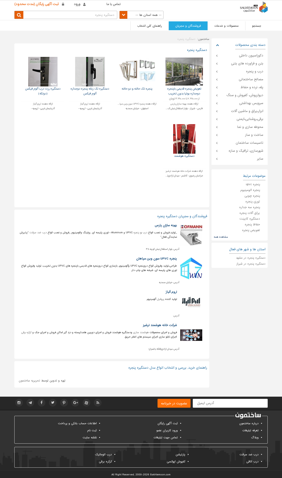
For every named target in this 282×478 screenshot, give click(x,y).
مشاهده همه (221, 237)
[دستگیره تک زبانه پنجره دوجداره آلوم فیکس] (90, 71)
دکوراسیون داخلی (251, 55)
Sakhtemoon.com (160, 475)
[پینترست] (64, 403)
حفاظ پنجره (252, 224)
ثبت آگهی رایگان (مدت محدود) (36, 4)
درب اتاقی (252, 461)
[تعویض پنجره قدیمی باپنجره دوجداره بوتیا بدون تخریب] (184, 71)
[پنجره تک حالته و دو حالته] (137, 71)
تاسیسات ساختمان (249, 143)
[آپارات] (86, 403)
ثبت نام (92, 430)
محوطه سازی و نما (250, 127)
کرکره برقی (26, 332)
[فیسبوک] (41, 403)
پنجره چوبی (252, 195)
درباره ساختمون (249, 423)
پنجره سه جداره (249, 207)
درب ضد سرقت (38, 233)
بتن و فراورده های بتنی (247, 63)
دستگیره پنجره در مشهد (250, 258)
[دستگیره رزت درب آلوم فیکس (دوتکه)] (43, 71)
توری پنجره (252, 201)
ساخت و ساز (254, 135)
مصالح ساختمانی (251, 79)
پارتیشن (180, 454)
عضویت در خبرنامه (174, 403)
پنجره (136, 233)
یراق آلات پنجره (249, 213)
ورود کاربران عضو (167, 430)
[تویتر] (53, 403)
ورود (77, 4)
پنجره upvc (253, 184)
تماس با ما (113, 4)
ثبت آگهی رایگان (168, 423)
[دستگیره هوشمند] (184, 139)
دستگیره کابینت (249, 218)
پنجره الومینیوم (250, 190)
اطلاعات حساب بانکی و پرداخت (77, 423)
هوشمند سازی (141, 332)
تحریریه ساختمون (29, 381)
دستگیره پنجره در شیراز (250, 264)
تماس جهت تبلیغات (166, 437)
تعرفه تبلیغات (250, 430)
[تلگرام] (30, 403)
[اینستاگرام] (19, 403)
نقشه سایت (90, 437)
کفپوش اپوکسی (176, 461)
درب (145, 233)
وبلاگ (255, 437)
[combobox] (141, 15)
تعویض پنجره (251, 230)
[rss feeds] (98, 403)
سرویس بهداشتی (251, 103)
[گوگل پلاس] (75, 403)
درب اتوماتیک (103, 454)
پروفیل (160, 299)
